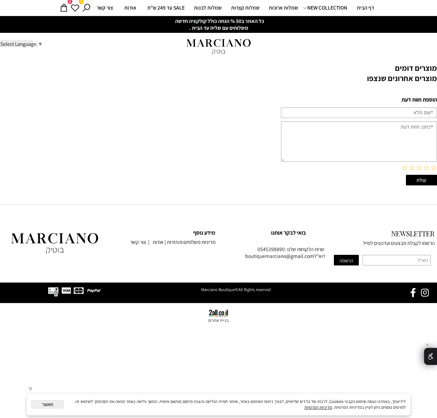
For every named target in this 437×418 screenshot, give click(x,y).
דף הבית (365, 7)
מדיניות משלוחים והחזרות (191, 241)
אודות (130, 7)
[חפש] (86, 8)
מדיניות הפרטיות (318, 407)
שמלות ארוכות (283, 7)
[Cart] (64, 8)
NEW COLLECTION (327, 7)
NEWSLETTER (412, 233)
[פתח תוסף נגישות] (430, 356)
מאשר (47, 404)
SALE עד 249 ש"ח (166, 7)
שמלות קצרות (245, 7)
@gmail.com (300, 255)
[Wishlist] (75, 8)
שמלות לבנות (208, 7)
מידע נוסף (204, 232)
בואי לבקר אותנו (288, 232)
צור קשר (105, 7)
